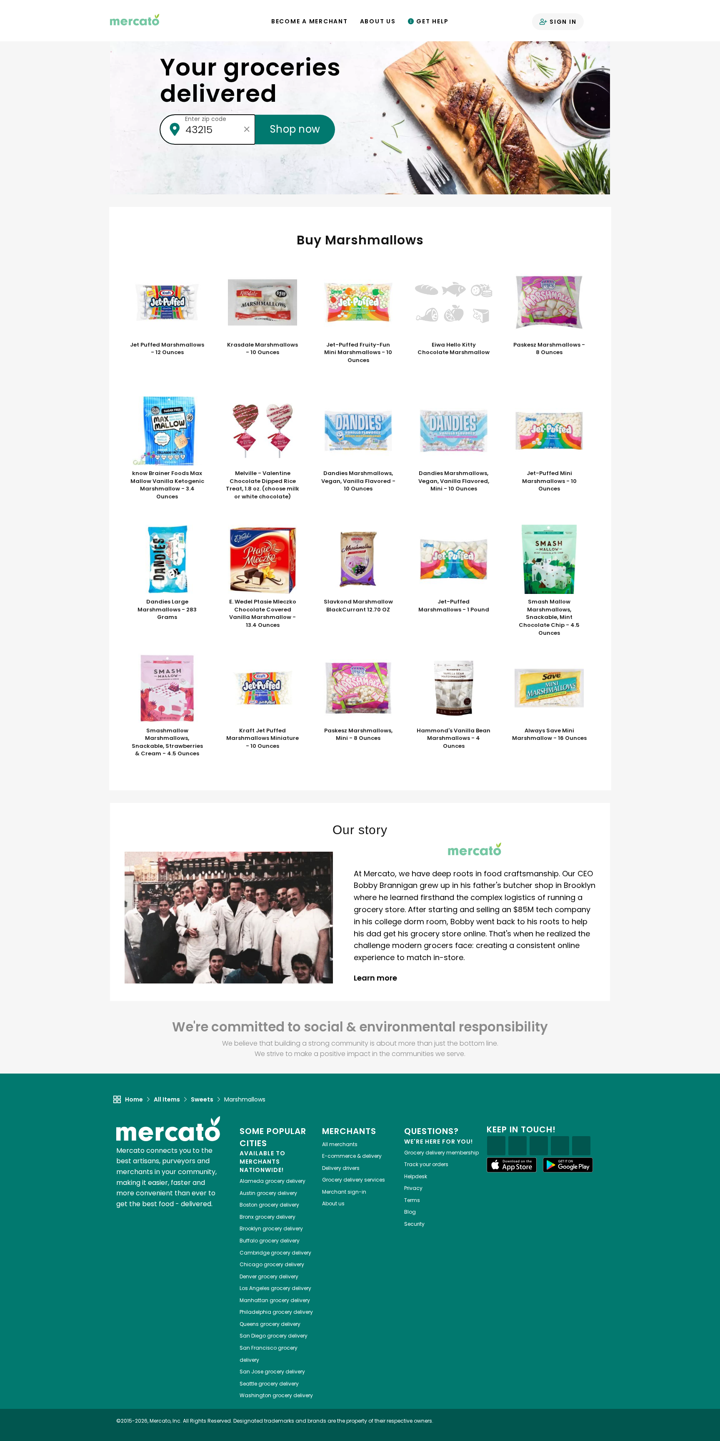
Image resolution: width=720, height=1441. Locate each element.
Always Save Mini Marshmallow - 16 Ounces (549, 734)
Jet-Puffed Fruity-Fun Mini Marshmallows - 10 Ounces (358, 352)
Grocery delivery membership (441, 1152)
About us (333, 1203)
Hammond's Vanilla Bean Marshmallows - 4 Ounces (453, 738)
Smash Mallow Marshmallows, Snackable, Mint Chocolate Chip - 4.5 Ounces (549, 617)
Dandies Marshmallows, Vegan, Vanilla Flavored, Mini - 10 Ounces (453, 481)
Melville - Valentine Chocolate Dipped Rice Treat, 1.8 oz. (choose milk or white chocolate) (262, 485)
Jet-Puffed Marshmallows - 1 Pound (453, 606)
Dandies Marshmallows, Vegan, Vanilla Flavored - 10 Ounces (358, 481)
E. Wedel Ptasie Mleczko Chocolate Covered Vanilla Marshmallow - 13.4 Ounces (262, 613)
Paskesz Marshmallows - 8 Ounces (549, 349)
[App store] (512, 1164)
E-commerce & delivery (352, 1155)
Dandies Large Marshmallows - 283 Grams (167, 609)
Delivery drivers (341, 1168)
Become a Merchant (309, 21)
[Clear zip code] (246, 129)
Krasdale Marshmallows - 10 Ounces (262, 349)
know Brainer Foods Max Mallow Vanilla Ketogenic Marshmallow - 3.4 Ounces (167, 485)
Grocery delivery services (353, 1179)
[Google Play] (568, 1164)
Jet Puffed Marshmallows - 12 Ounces (167, 349)
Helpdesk (415, 1176)
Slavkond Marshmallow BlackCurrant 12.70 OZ (358, 606)
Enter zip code (205, 119)
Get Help (431, 21)
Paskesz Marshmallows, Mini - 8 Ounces (358, 734)
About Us (378, 21)
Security (414, 1223)
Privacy (413, 1188)
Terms (412, 1200)
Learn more (376, 978)
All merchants (340, 1144)
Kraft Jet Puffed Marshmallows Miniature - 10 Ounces (262, 738)
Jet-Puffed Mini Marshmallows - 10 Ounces (549, 481)
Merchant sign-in (344, 1191)
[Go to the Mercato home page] (134, 19)
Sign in (562, 22)
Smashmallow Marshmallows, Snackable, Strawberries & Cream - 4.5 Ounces (167, 742)
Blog (410, 1211)
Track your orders (426, 1164)
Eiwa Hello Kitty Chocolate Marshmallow (454, 349)
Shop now (295, 129)
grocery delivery (272, 1180)
